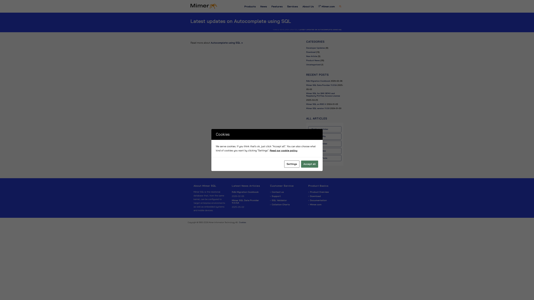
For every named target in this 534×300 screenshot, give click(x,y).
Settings (292, 164)
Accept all (309, 164)
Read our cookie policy (283, 150)
